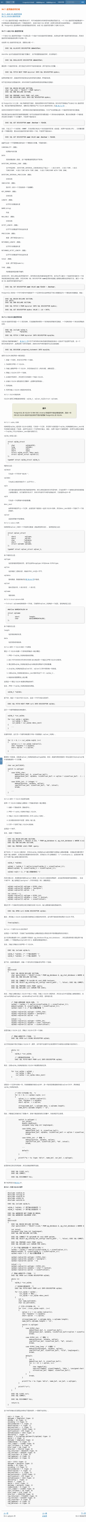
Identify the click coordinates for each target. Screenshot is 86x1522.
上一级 (44, 1513)
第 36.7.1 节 (24, 341)
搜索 (82, 2)
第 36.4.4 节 (30, 579)
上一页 (6, 1513)
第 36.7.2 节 (60, 106)
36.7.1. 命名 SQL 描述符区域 (12, 14)
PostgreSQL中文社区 (28, 2)
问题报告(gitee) (40, 2)
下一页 (83, 1513)
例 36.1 (17, 1183)
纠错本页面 (61, 2)
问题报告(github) (51, 2)
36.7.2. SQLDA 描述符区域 (11, 16)
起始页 (44, 1516)
